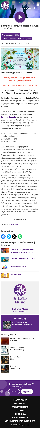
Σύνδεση (14, 391)
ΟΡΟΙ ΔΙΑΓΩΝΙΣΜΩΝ (20, 407)
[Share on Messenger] (9, 236)
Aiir (28, 425)
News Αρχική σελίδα (11, 35)
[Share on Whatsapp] (20, 236)
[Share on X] (14, 236)
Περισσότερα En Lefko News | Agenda (17, 39)
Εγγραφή (27, 391)
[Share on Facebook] (3, 236)
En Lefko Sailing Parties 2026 (22, 258)
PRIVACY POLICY (20, 400)
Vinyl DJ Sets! (16, 274)
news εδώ (14, 224)
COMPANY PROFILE (20, 417)
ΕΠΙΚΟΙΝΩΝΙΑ (20, 414)
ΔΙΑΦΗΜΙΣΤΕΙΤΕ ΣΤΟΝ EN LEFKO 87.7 (20, 421)
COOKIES (20, 410)
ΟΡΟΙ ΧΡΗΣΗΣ (20, 403)
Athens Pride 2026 (18, 266)
